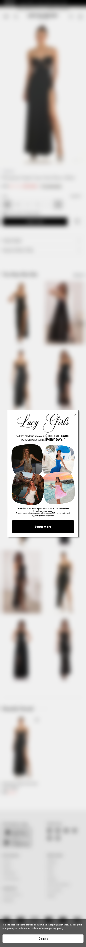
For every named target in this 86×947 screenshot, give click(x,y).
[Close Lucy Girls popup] (75, 414)
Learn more (43, 527)
